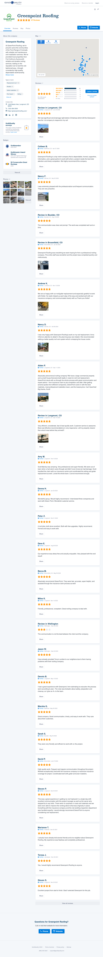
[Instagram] (16, 115)
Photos (28, 28)
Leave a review (92, 91)
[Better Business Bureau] (13, 115)
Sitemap (69, 947)
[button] (89, 58)
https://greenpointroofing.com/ (17, 111)
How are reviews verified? (92, 95)
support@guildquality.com (57, 950)
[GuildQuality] (13, 3)
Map (22, 28)
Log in (97, 3)
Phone (83, 27)
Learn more (13, 132)
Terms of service (49, 947)
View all (28, 200)
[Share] (98, 9)
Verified (41, 110)
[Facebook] (6, 115)
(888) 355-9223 (43, 950)
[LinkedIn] (9, 115)
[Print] (95, 9)
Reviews (15, 28)
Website (95, 27)
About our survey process (71, 3)
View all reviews (67, 903)
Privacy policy (60, 947)
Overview (7, 28)
